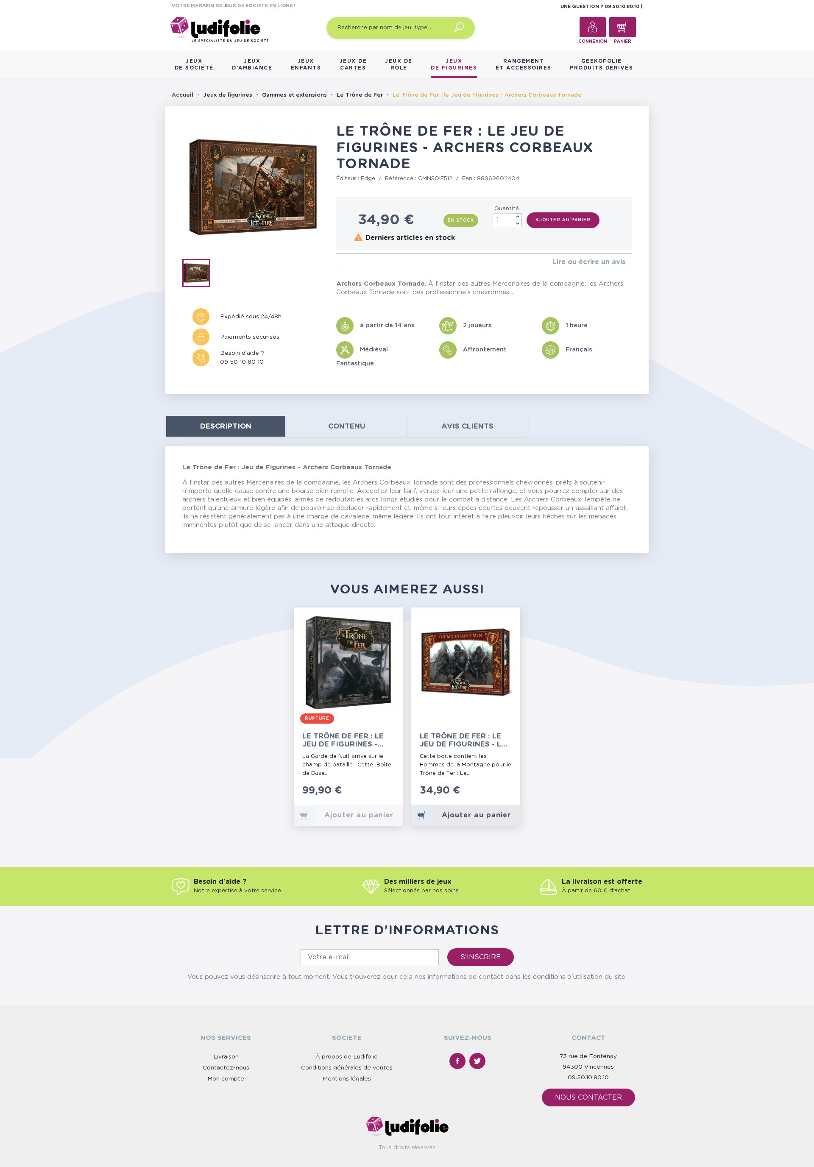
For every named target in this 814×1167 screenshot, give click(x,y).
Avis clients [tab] (467, 426)
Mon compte (225, 1079)
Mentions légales (347, 1079)
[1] (338, 262)
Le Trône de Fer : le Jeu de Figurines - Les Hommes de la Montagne (465, 740)
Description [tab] (225, 426)
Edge (368, 178)
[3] (352, 262)
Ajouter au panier (563, 220)
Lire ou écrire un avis (588, 262)
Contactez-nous (226, 1068)
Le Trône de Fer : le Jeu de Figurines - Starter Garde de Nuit (343, 740)
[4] (359, 262)
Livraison (226, 1057)
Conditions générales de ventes (347, 1068)
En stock (461, 220)
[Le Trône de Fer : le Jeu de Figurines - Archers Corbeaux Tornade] (199, 274)
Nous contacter (588, 1097)
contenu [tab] (346, 426)
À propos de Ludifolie (346, 1057)
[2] (345, 262)
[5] (365, 262)
